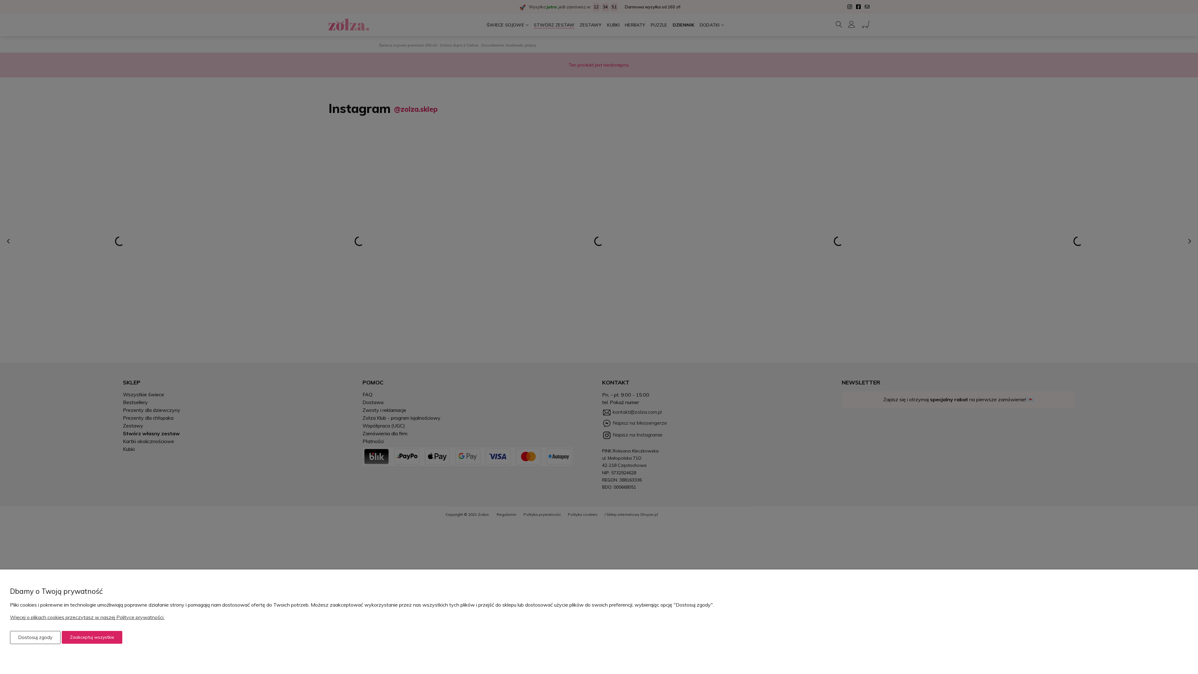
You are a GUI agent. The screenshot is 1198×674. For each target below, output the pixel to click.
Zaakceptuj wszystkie (92, 637)
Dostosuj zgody (35, 637)
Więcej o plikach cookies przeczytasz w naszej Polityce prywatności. (87, 617)
